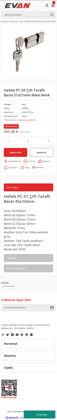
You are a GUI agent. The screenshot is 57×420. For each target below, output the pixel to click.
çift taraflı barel (8, 286)
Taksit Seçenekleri (16, 268)
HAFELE (25, 108)
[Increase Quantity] (48, 141)
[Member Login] (46, 5)
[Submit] (53, 307)
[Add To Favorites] (12, 161)
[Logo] (17, 5)
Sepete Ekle (15, 152)
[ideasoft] (12, 417)
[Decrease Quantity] (8, 141)
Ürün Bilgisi (12, 187)
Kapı (24, 104)
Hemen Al (41, 152)
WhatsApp (42, 414)
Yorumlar (11, 258)
